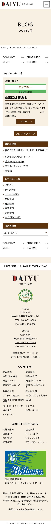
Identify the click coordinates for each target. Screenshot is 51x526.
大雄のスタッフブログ (18, 47)
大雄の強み (8, 429)
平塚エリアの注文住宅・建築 (22, 509)
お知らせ (9, 185)
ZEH (40, 509)
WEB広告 (7, 442)
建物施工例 (31, 391)
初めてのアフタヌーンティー (18, 156)
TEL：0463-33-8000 (25, 320)
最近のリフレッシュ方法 (16, 166)
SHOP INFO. (34, 57)
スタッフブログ (33, 437)
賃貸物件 (30, 372)
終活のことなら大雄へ (36, 395)
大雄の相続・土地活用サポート (13, 400)
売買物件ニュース (34, 380)
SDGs (28, 399)
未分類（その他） (13, 217)
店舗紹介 (7, 433)
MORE (24, 122)
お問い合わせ (32, 410)
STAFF (6, 62)
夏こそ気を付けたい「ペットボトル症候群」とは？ (25, 151)
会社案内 (30, 429)
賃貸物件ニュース (11, 384)
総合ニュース (9, 380)
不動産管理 (31, 376)
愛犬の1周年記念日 (14, 161)
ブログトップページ (25, 133)
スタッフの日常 (25, 92)
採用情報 (7, 437)
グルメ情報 (10, 189)
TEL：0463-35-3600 (25, 342)
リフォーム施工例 (11, 395)
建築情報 (9, 212)
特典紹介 (7, 410)
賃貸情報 (9, 208)
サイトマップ (9, 414)
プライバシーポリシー (36, 442)
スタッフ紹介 (32, 433)
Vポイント (30, 406)
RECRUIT (32, 62)
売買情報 (9, 203)
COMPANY (9, 57)
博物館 (8, 170)
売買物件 (7, 372)
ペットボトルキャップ (13, 406)
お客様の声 (8, 391)
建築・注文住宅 (10, 376)
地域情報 (9, 198)
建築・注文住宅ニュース (36, 385)
